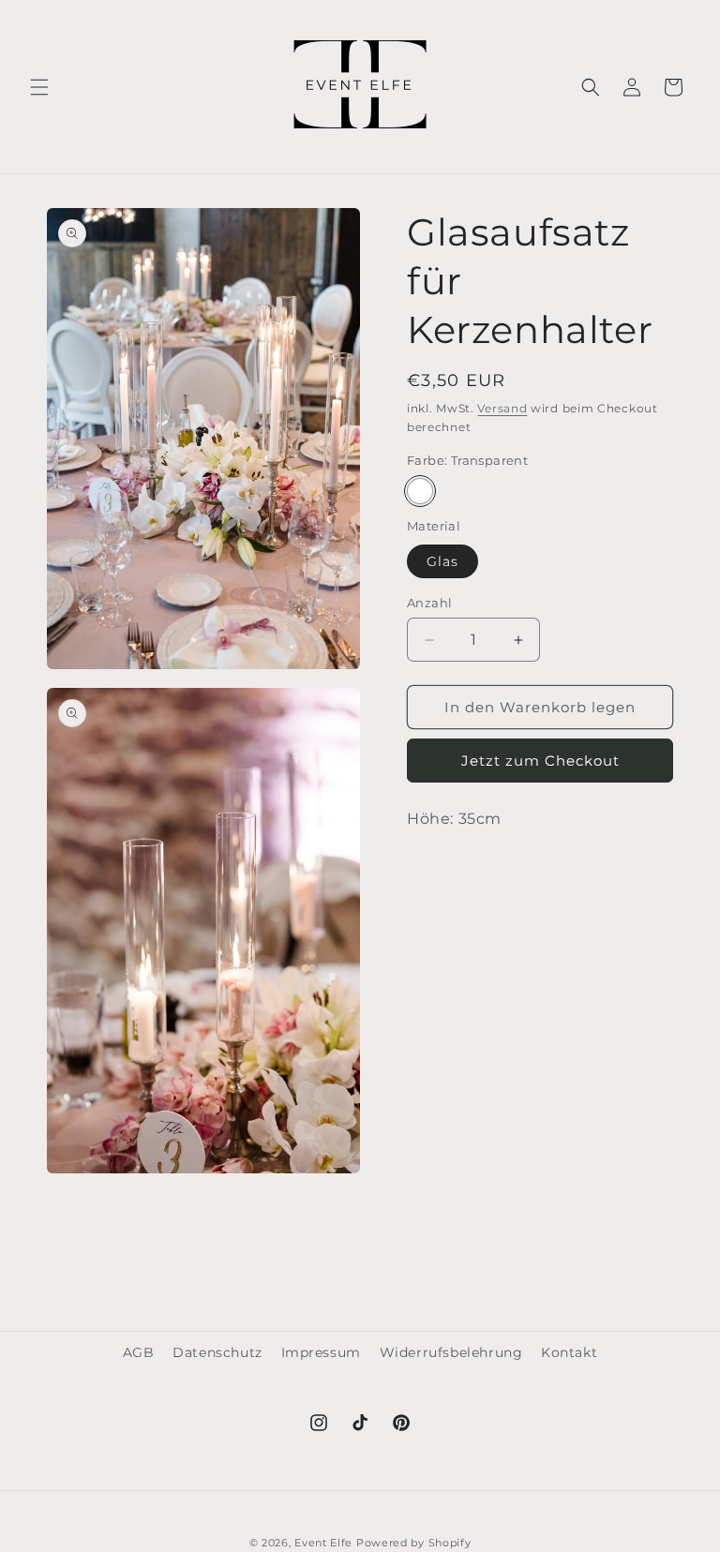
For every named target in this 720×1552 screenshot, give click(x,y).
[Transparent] (420, 491)
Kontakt (569, 1352)
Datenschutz (217, 1352)
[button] (39, 87)
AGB (139, 1352)
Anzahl (429, 602)
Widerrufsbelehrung (451, 1352)
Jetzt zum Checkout (540, 760)
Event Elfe (325, 1542)
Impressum (321, 1352)
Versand (502, 408)
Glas (442, 561)
